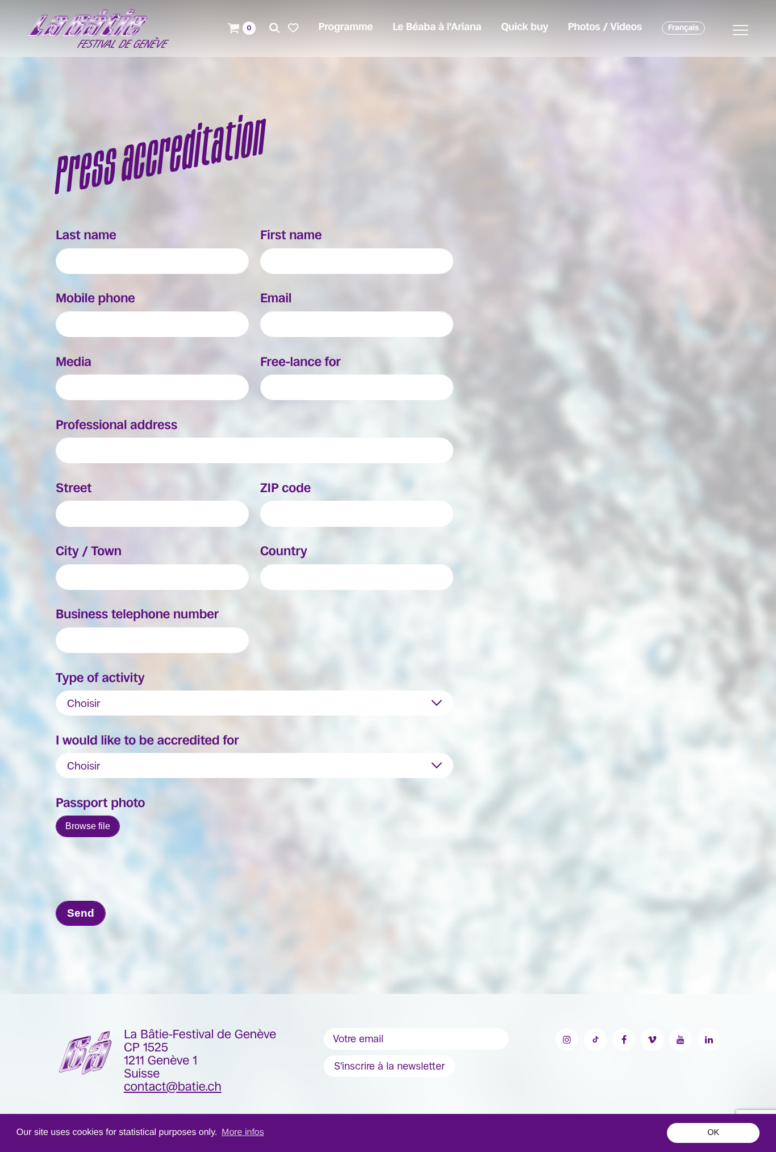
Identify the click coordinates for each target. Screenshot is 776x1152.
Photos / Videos (605, 27)
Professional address (116, 425)
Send (80, 913)
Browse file (87, 826)
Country (283, 552)
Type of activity (100, 678)
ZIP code (285, 489)
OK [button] (713, 1132)
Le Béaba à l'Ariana (437, 27)
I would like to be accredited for (147, 741)
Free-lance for (300, 362)
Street (74, 489)
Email (275, 299)
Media (73, 362)
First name (291, 236)
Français (683, 27)
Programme (345, 27)
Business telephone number (137, 615)
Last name (86, 236)
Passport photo (100, 803)
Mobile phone (95, 299)
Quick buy (524, 27)
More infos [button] (243, 1132)
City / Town (89, 552)
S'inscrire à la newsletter (389, 1066)
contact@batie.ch (173, 1087)
